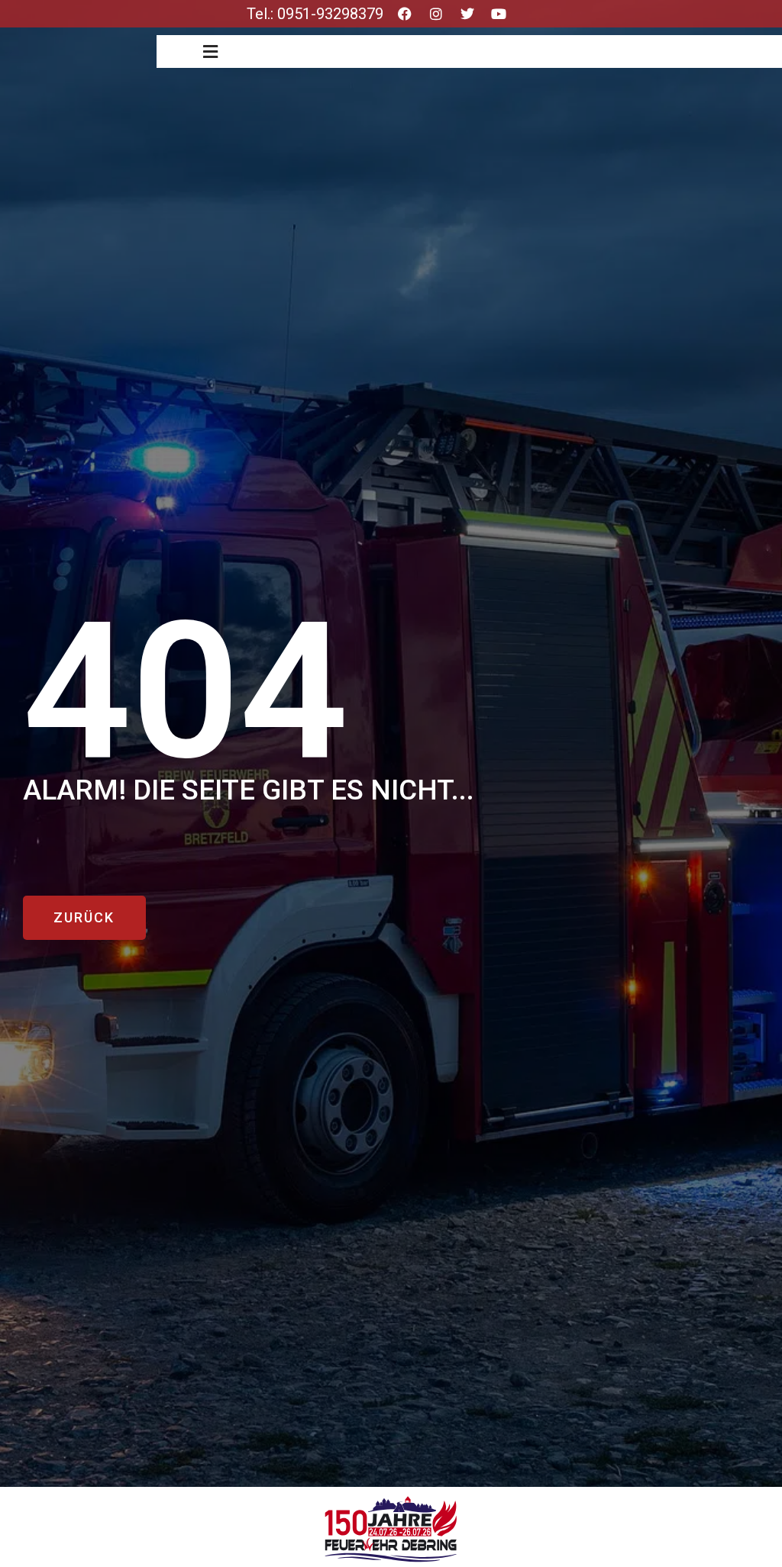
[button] (210, 51)
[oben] (754, 1487)
